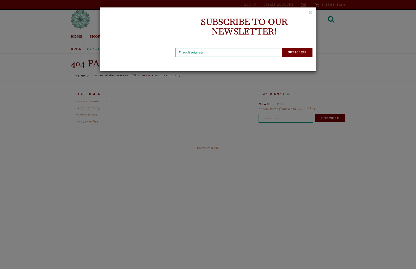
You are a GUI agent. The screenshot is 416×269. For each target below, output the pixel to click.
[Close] (310, 12)
